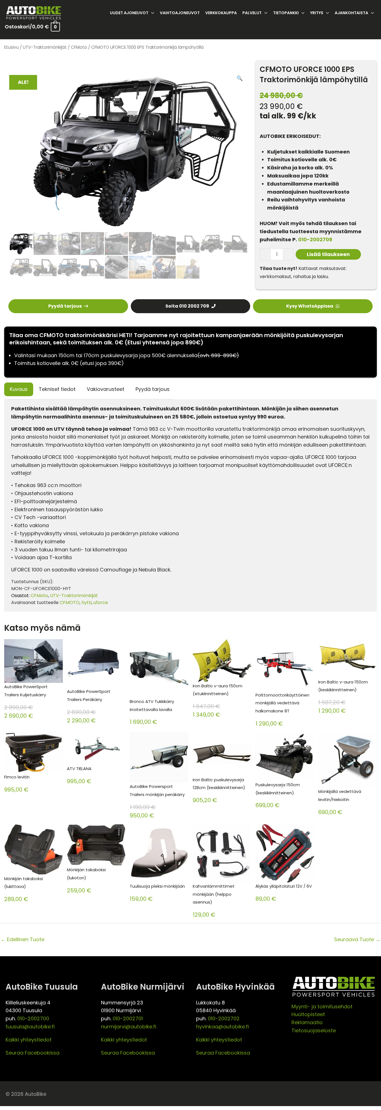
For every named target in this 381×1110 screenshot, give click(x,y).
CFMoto (79, 47)
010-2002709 (315, 239)
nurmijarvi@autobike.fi (128, 1026)
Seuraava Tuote (357, 939)
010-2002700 (33, 1018)
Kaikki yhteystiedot (29, 1039)
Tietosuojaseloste (313, 1030)
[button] (240, 78)
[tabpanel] (190, 505)
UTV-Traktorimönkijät (45, 47)
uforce (100, 602)
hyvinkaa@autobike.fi (222, 1026)
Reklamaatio (307, 1022)
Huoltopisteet (308, 1014)
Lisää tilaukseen (328, 254)
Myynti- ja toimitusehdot (322, 1006)
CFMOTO (69, 602)
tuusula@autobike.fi (30, 1026)
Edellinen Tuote (22, 939)
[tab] (18, 389)
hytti (86, 602)
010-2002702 (224, 1018)
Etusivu (11, 47)
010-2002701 (128, 1018)
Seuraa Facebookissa (32, 1052)
